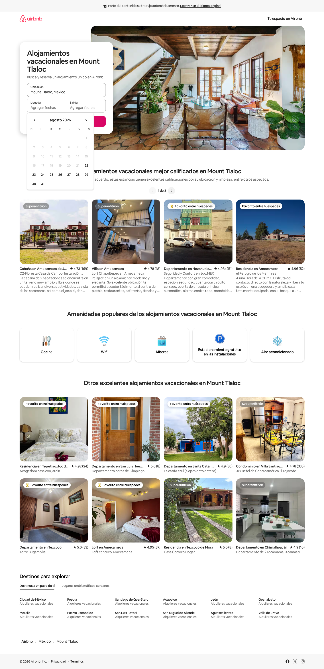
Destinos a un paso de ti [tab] (37, 586)
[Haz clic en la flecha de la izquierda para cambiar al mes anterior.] (34, 120)
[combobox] (66, 92)
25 (51, 175)
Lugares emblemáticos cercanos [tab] (86, 586)
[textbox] (47, 107)
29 (86, 175)
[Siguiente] (171, 190)
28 (77, 175)
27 (69, 175)
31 (42, 184)
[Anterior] (152, 190)
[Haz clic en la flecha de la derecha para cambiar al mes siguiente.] (86, 120)
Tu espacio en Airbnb (284, 18)
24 (43, 175)
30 (34, 184)
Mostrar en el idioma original (200, 6)
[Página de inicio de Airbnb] (31, 19)
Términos (77, 661)
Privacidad (58, 661)
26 (60, 175)
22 (86, 165)
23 (34, 175)
